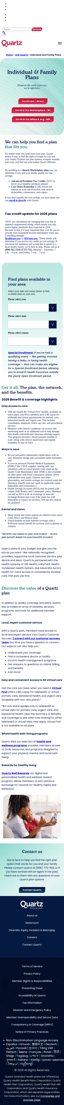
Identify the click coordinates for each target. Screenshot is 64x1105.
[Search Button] (3, 32)
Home (9, 54)
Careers (32, 937)
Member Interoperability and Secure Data (32, 1017)
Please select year (17, 299)
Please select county (18, 332)
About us (32, 915)
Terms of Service (32, 966)
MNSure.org (30, 238)
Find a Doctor (15, 3)
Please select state (17, 316)
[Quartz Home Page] (32, 905)
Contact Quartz (32, 944)
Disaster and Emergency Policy (32, 1010)
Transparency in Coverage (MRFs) (32, 1024)
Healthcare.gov (13, 238)
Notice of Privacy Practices (32, 1032)
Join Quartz (21, 54)
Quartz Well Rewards (15, 773)
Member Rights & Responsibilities (32, 981)
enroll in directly (17, 200)
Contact (13, 6)
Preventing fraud (32, 988)
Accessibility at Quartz (32, 995)
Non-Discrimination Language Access (32, 1040)
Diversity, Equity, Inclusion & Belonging (32, 930)
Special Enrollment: (20, 353)
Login (12, 9)
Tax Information (32, 1003)
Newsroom (32, 923)
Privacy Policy (32, 973)
